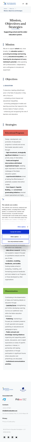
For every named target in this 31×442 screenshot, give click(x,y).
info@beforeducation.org (9, 410)
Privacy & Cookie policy (8, 421)
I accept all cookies (15, 231)
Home (5, 8)
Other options (22, 226)
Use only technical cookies (15, 241)
